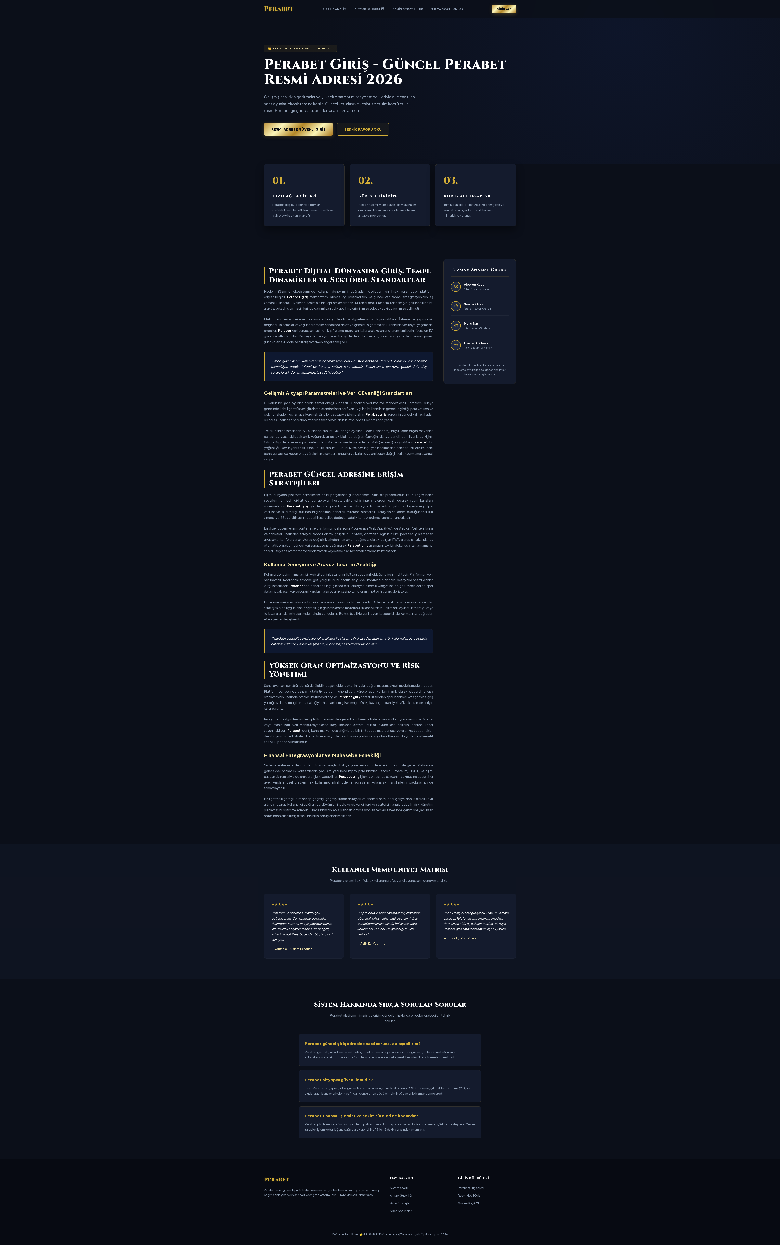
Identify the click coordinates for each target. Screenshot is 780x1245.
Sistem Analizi (334, 9)
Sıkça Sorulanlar (447, 9)
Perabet (279, 9)
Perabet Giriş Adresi (471, 1188)
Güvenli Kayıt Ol (468, 1203)
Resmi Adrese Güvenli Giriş (298, 129)
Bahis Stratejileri (408, 9)
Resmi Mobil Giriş (469, 1195)
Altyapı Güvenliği (370, 9)
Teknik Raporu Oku (363, 129)
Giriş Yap (504, 9)
